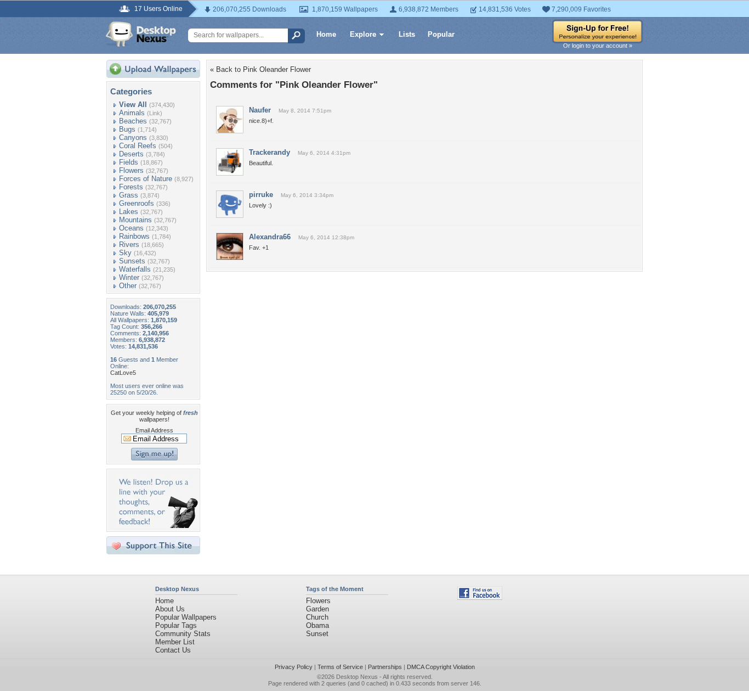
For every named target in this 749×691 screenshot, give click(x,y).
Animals (132, 113)
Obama (317, 625)
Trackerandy (269, 152)
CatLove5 (123, 372)
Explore (363, 34)
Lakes (128, 211)
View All (133, 104)
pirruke (261, 194)
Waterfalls (135, 269)
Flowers (131, 170)
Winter (129, 277)
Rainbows (134, 236)
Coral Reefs (137, 146)
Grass (128, 195)
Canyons (133, 137)
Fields (128, 162)
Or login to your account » (597, 45)
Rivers (129, 244)
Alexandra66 (270, 237)
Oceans (131, 228)
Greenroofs (136, 203)
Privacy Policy (294, 667)
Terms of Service (340, 667)
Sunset (317, 634)
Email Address (154, 430)
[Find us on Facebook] (479, 597)
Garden (317, 609)
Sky (125, 253)
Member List (175, 642)
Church (317, 617)
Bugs (127, 129)
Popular (441, 34)
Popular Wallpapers (186, 617)
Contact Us (173, 650)
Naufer (260, 110)
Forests (131, 187)
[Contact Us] (156, 525)
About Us (170, 609)
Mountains (135, 220)
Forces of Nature (145, 179)
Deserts (131, 154)
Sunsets (132, 261)
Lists (407, 34)
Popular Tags (176, 625)
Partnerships (385, 667)
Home (326, 34)
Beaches (133, 121)
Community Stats (183, 634)
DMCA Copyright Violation (441, 667)
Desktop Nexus (357, 676)
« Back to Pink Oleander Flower (260, 69)
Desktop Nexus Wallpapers (141, 34)
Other (128, 286)
